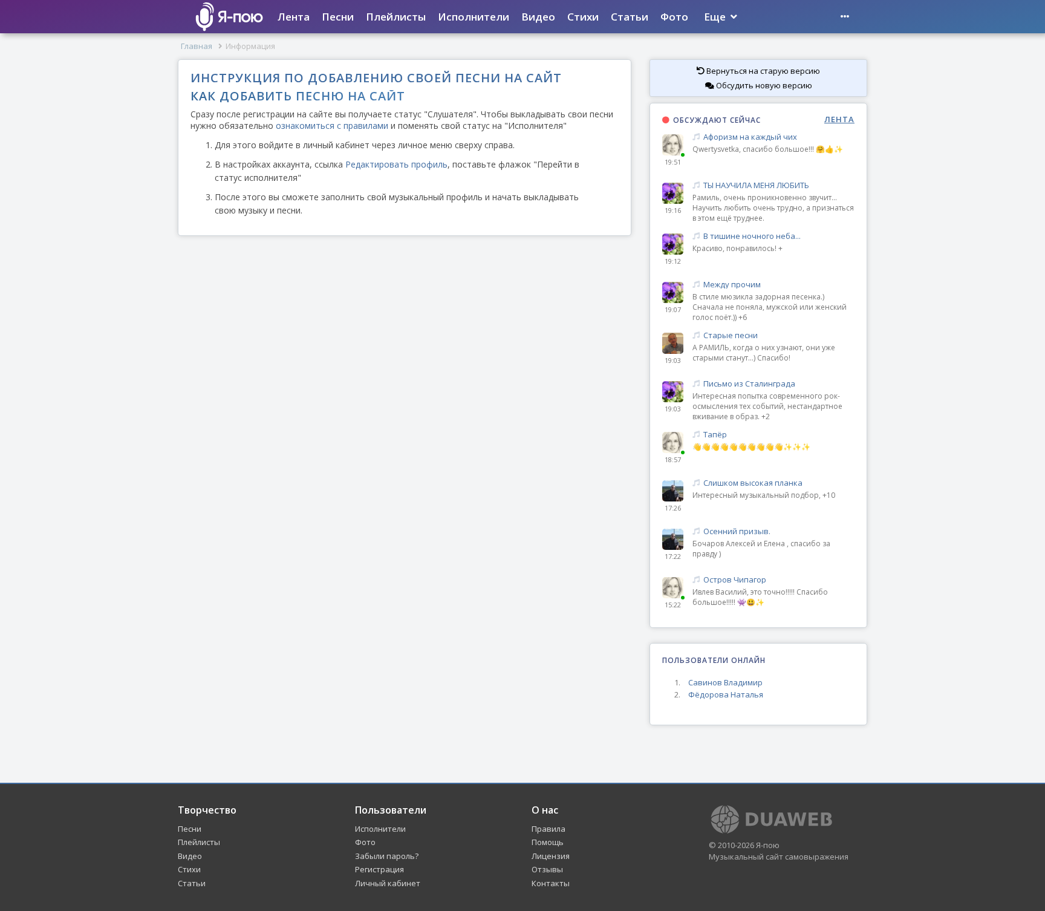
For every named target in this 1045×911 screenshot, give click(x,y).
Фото (674, 17)
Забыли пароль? (386, 856)
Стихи (583, 17)
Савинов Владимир (725, 682)
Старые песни (730, 335)
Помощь (548, 842)
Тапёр (715, 435)
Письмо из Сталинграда (749, 384)
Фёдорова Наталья (725, 694)
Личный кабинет (387, 883)
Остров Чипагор (734, 580)
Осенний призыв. (736, 531)
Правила (548, 828)
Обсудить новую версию (763, 85)
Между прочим (732, 285)
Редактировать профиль (396, 164)
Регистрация (379, 869)
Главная (196, 46)
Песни (338, 17)
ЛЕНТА (839, 119)
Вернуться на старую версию (762, 70)
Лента (294, 17)
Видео (538, 17)
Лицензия (551, 856)
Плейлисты (396, 17)
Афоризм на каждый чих (750, 137)
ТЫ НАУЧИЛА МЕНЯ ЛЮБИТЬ (756, 185)
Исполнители (473, 17)
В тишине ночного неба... (752, 236)
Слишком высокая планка (752, 483)
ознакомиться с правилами (332, 125)
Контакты (551, 883)
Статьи (629, 17)
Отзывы (547, 869)
